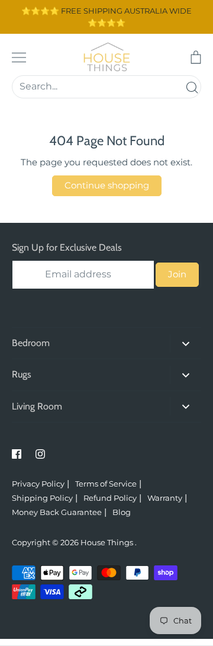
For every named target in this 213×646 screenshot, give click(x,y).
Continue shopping (106, 185)
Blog (121, 512)
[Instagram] (40, 454)
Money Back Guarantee (57, 512)
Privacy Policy (38, 483)
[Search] (192, 87)
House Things (107, 542)
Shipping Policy (42, 498)
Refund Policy (110, 498)
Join (177, 274)
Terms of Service (106, 483)
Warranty (164, 498)
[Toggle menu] (19, 57)
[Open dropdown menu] (185, 343)
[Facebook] (16, 454)
